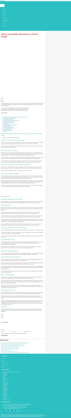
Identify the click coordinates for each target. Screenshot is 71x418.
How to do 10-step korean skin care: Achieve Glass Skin (10, 346)
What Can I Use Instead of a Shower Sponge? (9, 118)
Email (14, 331)
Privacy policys (4, 362)
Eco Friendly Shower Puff (7, 125)
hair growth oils (5, 382)
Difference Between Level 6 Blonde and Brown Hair (9, 351)
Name (2, 331)
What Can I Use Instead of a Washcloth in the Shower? (11, 120)
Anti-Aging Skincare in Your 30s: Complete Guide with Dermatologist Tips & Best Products (15, 352)
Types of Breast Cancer (6, 398)
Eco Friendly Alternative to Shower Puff (9, 122)
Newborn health (5, 390)
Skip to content (2, 0)
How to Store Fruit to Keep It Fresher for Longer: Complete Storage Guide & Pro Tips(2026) (16, 342)
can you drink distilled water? (6, 350)
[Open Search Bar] (1, 2)
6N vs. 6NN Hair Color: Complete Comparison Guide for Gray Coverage (12, 344)
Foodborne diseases (6, 380)
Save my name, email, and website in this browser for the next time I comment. (14, 333)
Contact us (3, 360)
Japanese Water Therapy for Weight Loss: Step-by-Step (10, 349)
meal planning (5, 388)
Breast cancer (5, 373)
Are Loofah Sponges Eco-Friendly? (8, 121)
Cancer (4, 11)
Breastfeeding (5, 375)
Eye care (4, 14)
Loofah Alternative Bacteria (8, 130)
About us (3, 358)
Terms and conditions (5, 364)
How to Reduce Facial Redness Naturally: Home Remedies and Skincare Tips (13, 345)
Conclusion (5, 131)
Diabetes (4, 25)
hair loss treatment (6, 383)
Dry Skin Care (5, 378)
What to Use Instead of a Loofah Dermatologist (10, 124)
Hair (4, 23)
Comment (2, 329)
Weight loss (5, 20)
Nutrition (4, 391)
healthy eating (5, 385)
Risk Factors (5, 396)
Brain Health (5, 372)
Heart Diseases (5, 386)
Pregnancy (4, 393)
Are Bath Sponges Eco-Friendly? (8, 119)
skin (4, 397)
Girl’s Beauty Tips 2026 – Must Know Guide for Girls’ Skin (11, 347)
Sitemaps (3, 367)
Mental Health (5, 389)
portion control (5, 392)
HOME (4, 9)
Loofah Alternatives (6, 123)
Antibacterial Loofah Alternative (8, 126)
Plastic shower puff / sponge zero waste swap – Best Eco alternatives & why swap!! (15, 116)
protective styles (5, 394)
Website (25, 331)
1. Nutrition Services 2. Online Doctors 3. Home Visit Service (12, 371)
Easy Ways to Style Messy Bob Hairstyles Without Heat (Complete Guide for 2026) (14, 343)
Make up (4, 387)
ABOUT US (4, 17)
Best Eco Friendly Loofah (7, 129)
